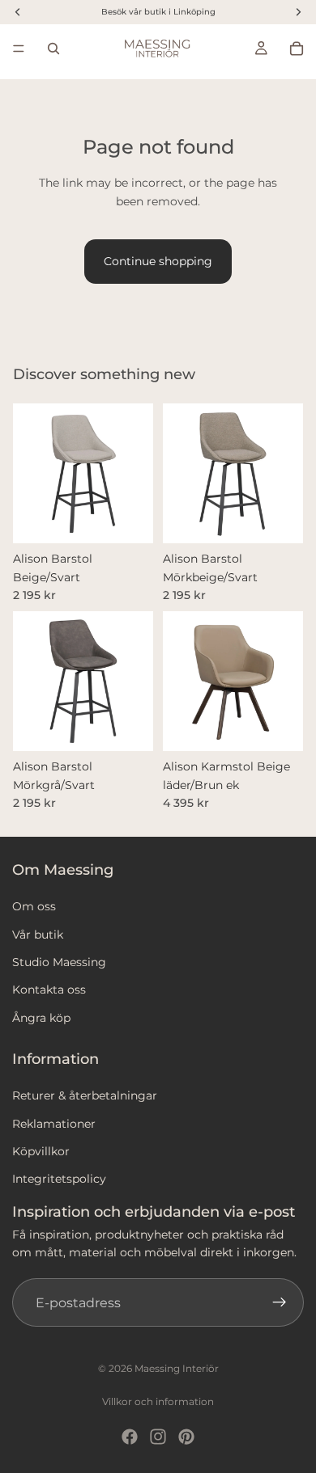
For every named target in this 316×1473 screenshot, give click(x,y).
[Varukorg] (296, 48)
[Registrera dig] (280, 1303)
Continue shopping (158, 261)
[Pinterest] (186, 1436)
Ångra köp (41, 1018)
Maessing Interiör (177, 1368)
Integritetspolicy (59, 1179)
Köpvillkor (41, 1151)
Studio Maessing (59, 962)
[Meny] (18, 48)
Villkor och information (158, 1401)
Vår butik (37, 934)
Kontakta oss (49, 989)
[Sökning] (53, 48)
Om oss (34, 906)
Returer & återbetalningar (84, 1095)
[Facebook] (129, 1436)
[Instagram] (158, 1436)
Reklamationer (54, 1123)
